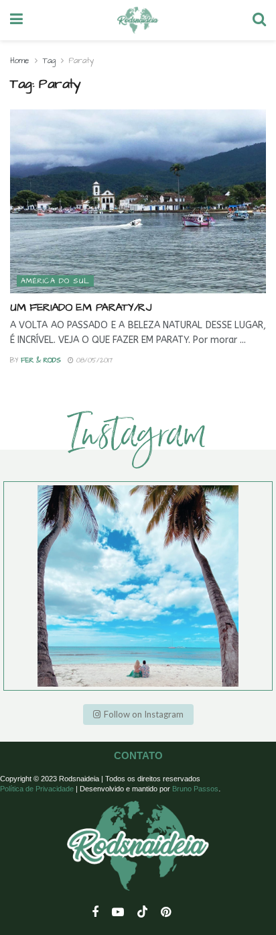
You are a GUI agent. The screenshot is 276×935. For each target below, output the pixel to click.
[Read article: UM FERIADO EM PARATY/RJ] (138, 201)
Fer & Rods (41, 360)
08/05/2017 (93, 360)
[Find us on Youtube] (118, 913)
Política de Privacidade (37, 789)
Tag (49, 60)
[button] (138, 714)
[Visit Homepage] (138, 20)
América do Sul (55, 281)
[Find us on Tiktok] (142, 912)
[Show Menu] (16, 20)
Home (19, 60)
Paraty (81, 60)
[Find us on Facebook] (95, 913)
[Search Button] (259, 20)
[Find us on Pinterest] (166, 913)
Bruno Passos (195, 789)
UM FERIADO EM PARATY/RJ (80, 307)
